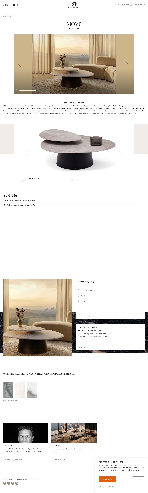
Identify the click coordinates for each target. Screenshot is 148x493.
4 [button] (76, 88)
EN (18, 5)
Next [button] (126, 64)
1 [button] (71, 88)
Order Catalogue (21, 479)
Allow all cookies (107, 479)
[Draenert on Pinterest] (16, 483)
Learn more (102, 473)
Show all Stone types (10, 400)
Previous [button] (19, 64)
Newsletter (35, 479)
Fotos (83, 301)
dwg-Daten (85, 296)
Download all (82, 316)
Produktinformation (88, 290)
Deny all (138, 479)
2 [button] (73, 88)
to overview (9, 16)
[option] (74, 64)
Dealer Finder (7, 479)
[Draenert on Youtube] (8, 483)
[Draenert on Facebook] (4, 483)
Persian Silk (34, 182)
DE (14, 5)
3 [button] (75, 88)
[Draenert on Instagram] (12, 483)
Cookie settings (108, 487)
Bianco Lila (31, 93)
